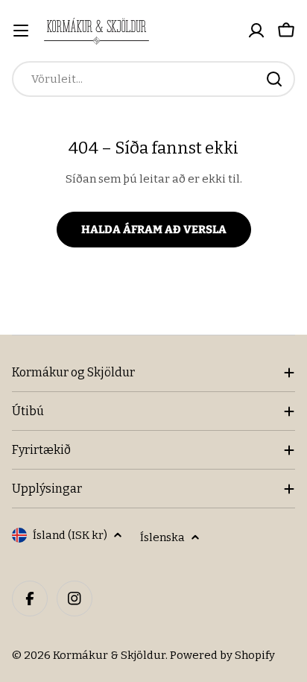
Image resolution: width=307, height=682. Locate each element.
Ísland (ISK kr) (70, 535)
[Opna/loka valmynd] (21, 31)
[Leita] (274, 79)
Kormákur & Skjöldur (109, 655)
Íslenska (162, 537)
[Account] (256, 31)
